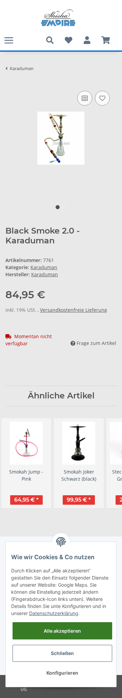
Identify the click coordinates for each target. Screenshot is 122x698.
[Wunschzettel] (68, 40)
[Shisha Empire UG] (58, 18)
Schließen (62, 653)
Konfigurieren (62, 673)
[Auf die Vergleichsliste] (84, 98)
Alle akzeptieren (62, 631)
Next (105, 463)
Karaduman (43, 267)
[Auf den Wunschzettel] (102, 98)
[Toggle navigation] (8, 40)
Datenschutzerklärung (53, 613)
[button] (87, 40)
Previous (16, 463)
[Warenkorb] (105, 40)
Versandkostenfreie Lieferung (73, 310)
